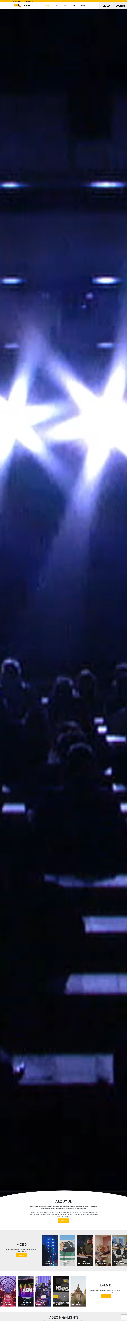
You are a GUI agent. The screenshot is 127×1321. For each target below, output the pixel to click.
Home (47, 6)
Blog (64, 6)
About (73, 6)
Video (106, 6)
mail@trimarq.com (28, 1)
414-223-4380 (17, 1)
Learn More (63, 1220)
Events (120, 6)
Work (55, 6)
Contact (83, 6)
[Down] (63, 607)
